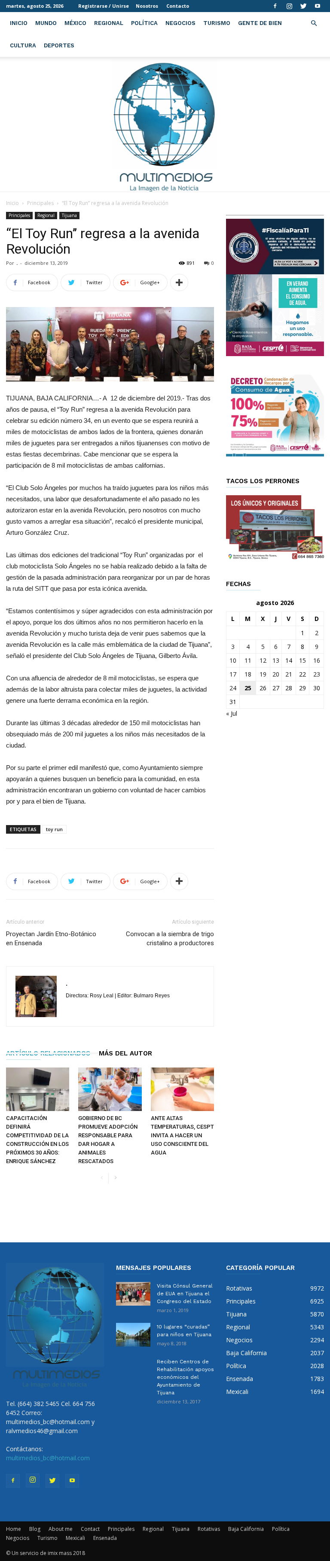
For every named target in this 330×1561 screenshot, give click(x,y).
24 (232, 688)
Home (13, 1529)
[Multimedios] (165, 124)
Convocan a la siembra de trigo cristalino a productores (170, 938)
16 (316, 660)
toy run (54, 829)
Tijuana (69, 215)
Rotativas (209, 1529)
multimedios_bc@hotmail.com (48, 1458)
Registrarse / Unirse (103, 6)
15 (302, 660)
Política (144, 23)
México (75, 23)
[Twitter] (303, 6)
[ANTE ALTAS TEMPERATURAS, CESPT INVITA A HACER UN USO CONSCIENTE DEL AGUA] (182, 1089)
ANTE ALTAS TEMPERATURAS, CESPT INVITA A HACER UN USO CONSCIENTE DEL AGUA (182, 1135)
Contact (90, 1529)
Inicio (19, 23)
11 (247, 660)
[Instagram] (289, 6)
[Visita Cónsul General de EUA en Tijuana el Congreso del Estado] (133, 1294)
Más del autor (125, 1053)
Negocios (180, 23)
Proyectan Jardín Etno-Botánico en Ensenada (51, 938)
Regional (108, 23)
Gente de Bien (260, 23)
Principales (40, 203)
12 (263, 660)
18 (247, 674)
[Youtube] (317, 6)
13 (275, 660)
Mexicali (75, 1538)
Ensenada (105, 1538)
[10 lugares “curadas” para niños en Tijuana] (133, 1335)
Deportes (59, 45)
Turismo (216, 23)
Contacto (177, 6)
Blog (34, 1529)
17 (232, 674)
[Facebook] (275, 6)
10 (232, 660)
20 (275, 674)
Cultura (23, 45)
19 (263, 674)
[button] (313, 23)
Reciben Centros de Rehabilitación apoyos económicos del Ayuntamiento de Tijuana (185, 1377)
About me (61, 1529)
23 (316, 674)
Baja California (246, 1529)
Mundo (46, 23)
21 (288, 674)
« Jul (231, 713)
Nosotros (147, 6)
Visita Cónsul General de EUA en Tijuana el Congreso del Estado (185, 1293)
